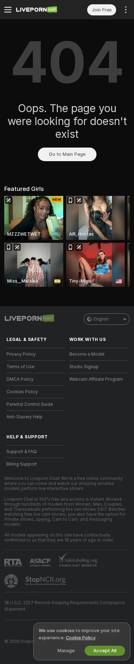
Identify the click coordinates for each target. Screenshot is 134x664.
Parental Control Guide (29, 404)
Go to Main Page (67, 154)
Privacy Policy (21, 354)
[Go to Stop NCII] (46, 581)
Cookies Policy (22, 391)
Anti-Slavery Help (24, 416)
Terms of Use (20, 366)
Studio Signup (84, 366)
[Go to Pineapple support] (11, 581)
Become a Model (86, 354)
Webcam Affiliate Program (96, 379)
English (101, 319)
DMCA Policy (20, 379)
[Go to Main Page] (41, 9)
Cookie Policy (80, 637)
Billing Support (21, 464)
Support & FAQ (21, 451)
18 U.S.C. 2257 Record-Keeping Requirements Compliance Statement (64, 606)
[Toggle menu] (8, 9)
